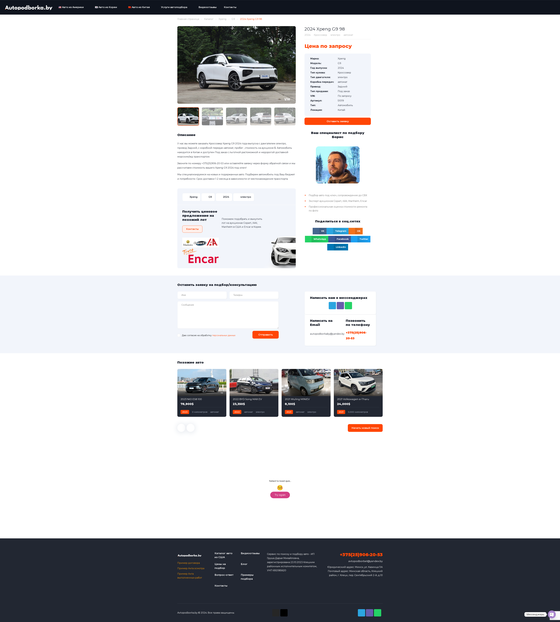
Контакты (230, 7)
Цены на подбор (220, 566)
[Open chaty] (552, 614)
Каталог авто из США (223, 555)
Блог (244, 564)
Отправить (265, 334)
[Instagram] (276, 612)
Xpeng (222, 19)
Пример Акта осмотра (190, 568)
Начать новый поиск (365, 427)
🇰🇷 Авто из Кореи (106, 7)
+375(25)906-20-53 (213, 163)
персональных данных (223, 335)
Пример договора (188, 563)
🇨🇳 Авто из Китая (139, 7)
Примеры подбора (247, 576)
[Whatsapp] (348, 305)
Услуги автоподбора (174, 7)
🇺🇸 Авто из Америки (71, 7)
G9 (233, 19)
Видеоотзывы (207, 7)
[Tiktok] (284, 612)
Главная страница (188, 19)
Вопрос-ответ (224, 574)
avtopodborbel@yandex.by (365, 561)
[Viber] (340, 305)
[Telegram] (332, 305)
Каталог (209, 19)
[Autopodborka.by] (28, 7)
